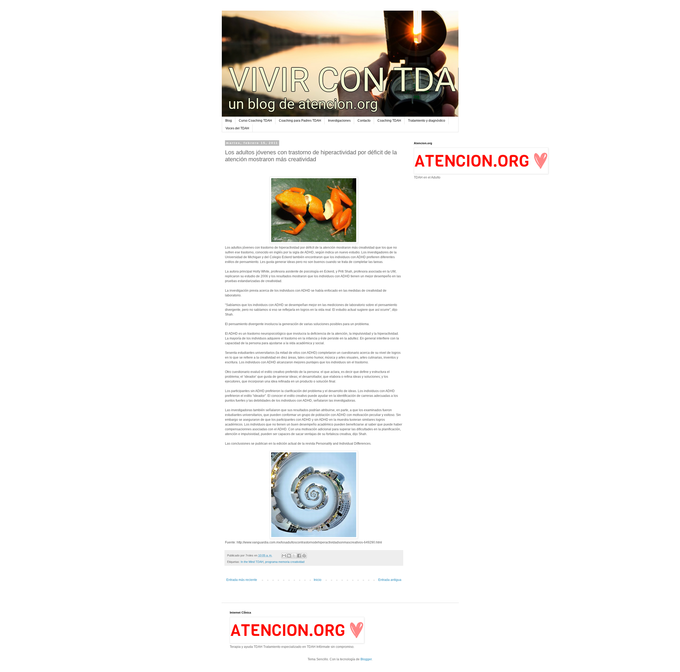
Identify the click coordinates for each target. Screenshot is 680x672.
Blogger (366, 659)
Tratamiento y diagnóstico (426, 120)
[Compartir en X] (294, 555)
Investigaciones (339, 120)
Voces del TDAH (237, 128)
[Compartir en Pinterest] (304, 555)
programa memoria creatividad (284, 561)
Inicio (317, 580)
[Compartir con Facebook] (299, 555)
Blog (228, 120)
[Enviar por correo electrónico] (284, 555)
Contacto (364, 120)
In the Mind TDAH (252, 561)
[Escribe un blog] (289, 555)
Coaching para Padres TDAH (300, 120)
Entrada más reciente (241, 580)
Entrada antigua (389, 580)
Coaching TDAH (389, 120)
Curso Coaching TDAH (255, 120)
